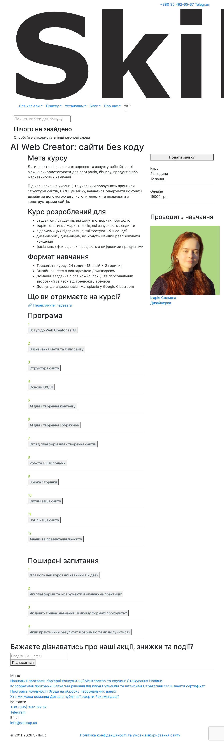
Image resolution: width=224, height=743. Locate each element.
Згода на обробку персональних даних (82, 691)
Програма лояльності (29, 691)
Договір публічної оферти (72, 696)
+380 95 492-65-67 (177, 4)
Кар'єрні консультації (66, 681)
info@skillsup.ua (23, 723)
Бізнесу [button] (52, 106)
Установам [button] (74, 106)
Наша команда (36, 696)
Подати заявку (182, 157)
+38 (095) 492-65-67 (28, 707)
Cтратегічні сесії (157, 686)
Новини (155, 681)
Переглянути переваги (52, 305)
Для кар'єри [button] (29, 106)
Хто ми (16, 696)
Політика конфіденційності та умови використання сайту (130, 735)
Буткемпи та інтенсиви (122, 686)
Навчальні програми (28, 681)
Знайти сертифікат (189, 686)
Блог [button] (94, 106)
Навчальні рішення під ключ (77, 686)
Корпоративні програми (31, 686)
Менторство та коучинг (105, 681)
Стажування (137, 681)
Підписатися (23, 662)
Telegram (202, 4)
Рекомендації (107, 696)
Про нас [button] (111, 106)
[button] (127, 109)
